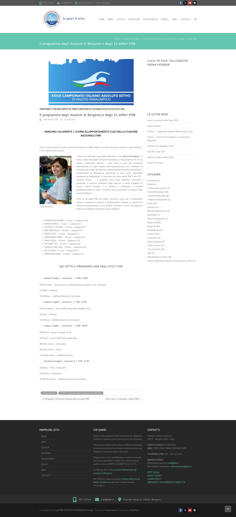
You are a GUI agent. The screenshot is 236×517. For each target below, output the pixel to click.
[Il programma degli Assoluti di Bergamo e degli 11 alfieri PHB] (91, 82)
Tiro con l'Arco (154, 249)
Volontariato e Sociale (157, 257)
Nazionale (152, 214)
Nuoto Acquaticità (155, 218)
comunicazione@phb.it (180, 466)
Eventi (150, 203)
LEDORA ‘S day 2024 (156, 151)
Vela (149, 253)
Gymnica (151, 207)
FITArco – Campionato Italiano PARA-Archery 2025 (170, 131)
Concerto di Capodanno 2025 (160, 146)
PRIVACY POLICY (154, 475)
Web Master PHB (50, 119)
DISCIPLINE (134, 19)
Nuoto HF (66, 109)
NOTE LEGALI (153, 472)
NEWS (110, 19)
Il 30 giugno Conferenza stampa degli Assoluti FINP (65, 399)
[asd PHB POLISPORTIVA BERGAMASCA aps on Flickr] (195, 3)
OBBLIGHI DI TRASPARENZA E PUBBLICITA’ (166, 482)
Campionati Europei (156, 188)
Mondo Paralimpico (156, 211)
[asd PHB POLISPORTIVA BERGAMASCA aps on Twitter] (185, 3)
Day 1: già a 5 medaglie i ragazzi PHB (123, 399)
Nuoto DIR (152, 222)
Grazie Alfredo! (154, 126)
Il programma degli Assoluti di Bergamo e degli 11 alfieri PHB (170, 38)
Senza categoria (154, 241)
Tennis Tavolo (153, 245)
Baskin (150, 184)
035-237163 (48, 2)
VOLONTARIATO (150, 19)
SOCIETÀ (45, 447)
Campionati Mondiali (156, 195)
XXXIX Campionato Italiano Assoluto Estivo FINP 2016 (81, 393)
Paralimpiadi (153, 230)
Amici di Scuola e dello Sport (160, 157)
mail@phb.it (66, 2)
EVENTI (164, 19)
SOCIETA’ (121, 19)
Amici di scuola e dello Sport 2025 (162, 120)
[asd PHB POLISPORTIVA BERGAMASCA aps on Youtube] (190, 3)
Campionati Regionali (157, 199)
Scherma (151, 234)
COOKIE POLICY (154, 479)
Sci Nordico (152, 237)
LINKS (174, 19)
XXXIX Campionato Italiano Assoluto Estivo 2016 (98, 109)
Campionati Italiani (131, 38)
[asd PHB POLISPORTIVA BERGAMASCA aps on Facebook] (181, 3)
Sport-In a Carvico (155, 162)
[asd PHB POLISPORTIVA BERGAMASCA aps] (63, 19)
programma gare (49, 393)
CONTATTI (186, 19)
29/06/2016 (69, 119)
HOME (101, 19)
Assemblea (152, 180)
